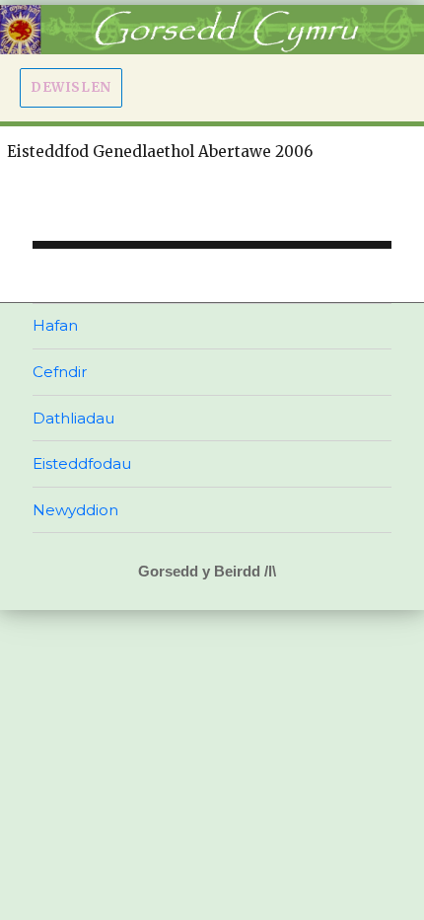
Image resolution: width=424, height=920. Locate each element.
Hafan (55, 325)
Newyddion (75, 509)
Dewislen (71, 87)
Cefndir (60, 371)
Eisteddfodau (82, 463)
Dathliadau (73, 418)
